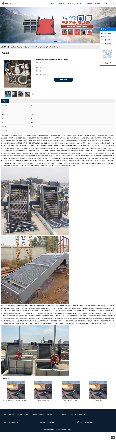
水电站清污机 (27, 47)
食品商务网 (82, 414)
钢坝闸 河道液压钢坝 (43, 400)
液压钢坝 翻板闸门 (98, 400)
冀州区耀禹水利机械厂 (49, 429)
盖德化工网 (73, 414)
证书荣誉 (34, 414)
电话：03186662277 (12, 422)
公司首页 (3, 414)
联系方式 (41, 414)
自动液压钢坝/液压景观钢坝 (70, 400)
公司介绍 (11, 414)
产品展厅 (19, 47)
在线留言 (49, 414)
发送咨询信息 (63, 79)
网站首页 (13, 47)
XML (70, 429)
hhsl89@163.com (51, 422)
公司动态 (19, 414)
